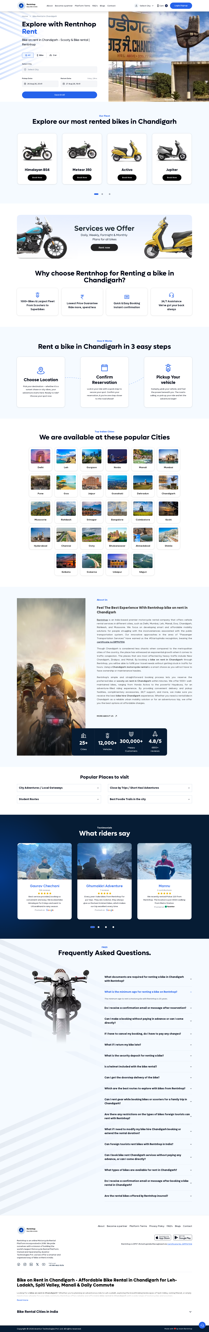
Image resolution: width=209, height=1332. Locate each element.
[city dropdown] (59, 69)
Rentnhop (102, 619)
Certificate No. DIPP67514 (179, 1244)
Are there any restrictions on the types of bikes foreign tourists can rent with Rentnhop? (147, 1116)
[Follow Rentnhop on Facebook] (18, 1264)
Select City (145, 5)
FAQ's (95, 5)
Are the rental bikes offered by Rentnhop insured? (136, 1196)
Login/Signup (181, 5)
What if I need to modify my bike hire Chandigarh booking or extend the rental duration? (142, 1131)
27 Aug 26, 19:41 (73, 83)
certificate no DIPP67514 (111, 641)
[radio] (27, 55)
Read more (22, 1300)
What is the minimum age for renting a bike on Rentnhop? (140, 992)
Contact (111, 5)
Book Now (37, 177)
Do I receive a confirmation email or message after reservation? (145, 1008)
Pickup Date (27, 78)
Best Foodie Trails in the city (128, 799)
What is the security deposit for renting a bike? (134, 1055)
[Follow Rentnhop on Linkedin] (31, 1264)
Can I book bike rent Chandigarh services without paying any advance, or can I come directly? (142, 1157)
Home (25, 16)
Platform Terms (82, 5)
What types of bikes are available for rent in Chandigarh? (140, 1170)
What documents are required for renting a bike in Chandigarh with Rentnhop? (144, 979)
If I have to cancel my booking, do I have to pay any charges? (142, 1033)
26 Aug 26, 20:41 (34, 83)
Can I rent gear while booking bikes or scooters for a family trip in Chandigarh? (145, 1101)
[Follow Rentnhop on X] (37, 1264)
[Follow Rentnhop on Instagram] (25, 1264)
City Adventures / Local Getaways (41, 788)
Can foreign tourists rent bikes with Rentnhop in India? (138, 1144)
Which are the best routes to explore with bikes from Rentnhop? (144, 1088)
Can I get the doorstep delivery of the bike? (132, 1077)
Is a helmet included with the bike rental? (130, 1066)
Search (59, 94)
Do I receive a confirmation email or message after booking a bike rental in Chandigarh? (146, 1183)
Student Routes (29, 799)
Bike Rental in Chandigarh (45, 16)
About (50, 5)
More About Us (105, 716)
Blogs (102, 5)
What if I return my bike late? (122, 1044)
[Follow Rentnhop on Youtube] (43, 1264)
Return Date (66, 78)
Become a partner (64, 5)
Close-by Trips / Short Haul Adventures (134, 788)
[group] (59, 55)
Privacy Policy (156, 1226)
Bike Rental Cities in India (37, 1312)
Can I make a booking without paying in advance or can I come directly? (143, 1021)
